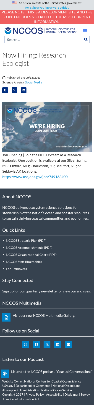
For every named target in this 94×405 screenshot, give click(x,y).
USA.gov (7, 385)
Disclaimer (71, 394)
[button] (85, 30)
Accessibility (54, 394)
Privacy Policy (35, 394)
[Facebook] (36, 344)
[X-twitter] (47, 344)
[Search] (86, 39)
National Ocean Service (56, 390)
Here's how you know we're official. (47, 8)
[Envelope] (68, 344)
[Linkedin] (57, 344)
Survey (85, 394)
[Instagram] (25, 344)
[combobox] (44, 39)
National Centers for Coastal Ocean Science (52, 381)
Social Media (33, 82)
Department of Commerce (33, 385)
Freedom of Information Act (21, 399)
